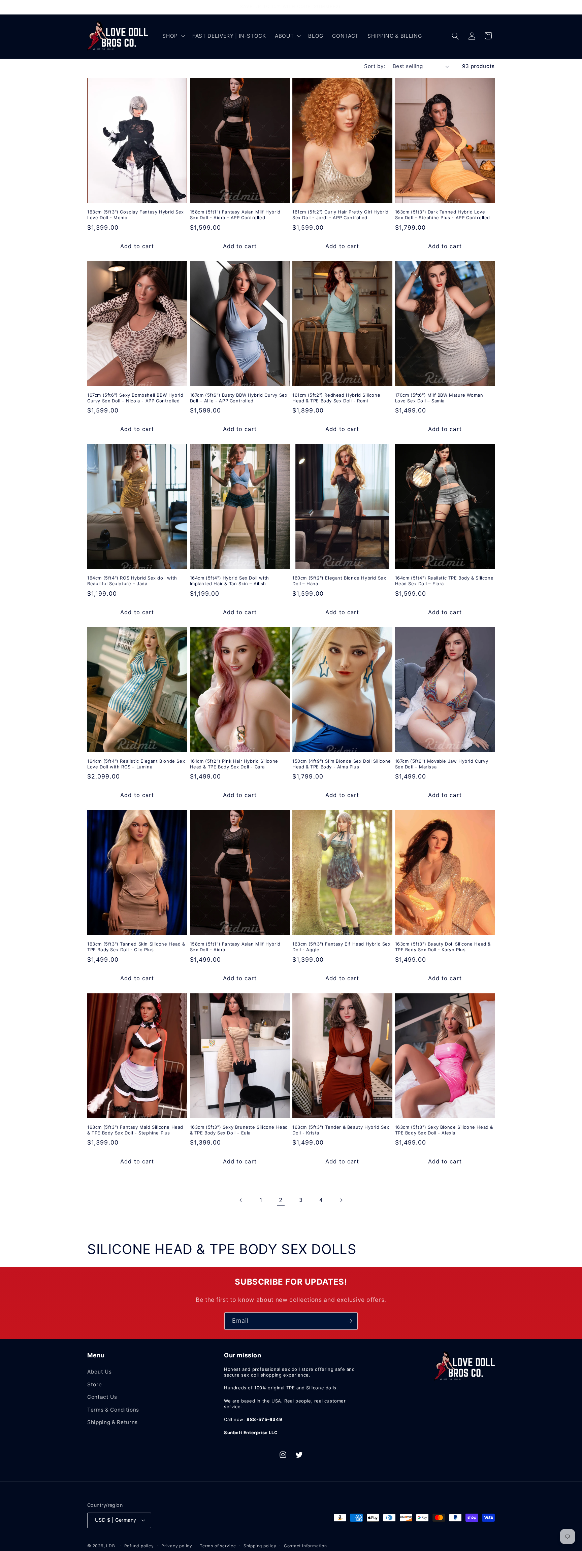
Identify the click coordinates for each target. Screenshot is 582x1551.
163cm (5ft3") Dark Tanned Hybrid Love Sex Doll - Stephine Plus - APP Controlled (442, 214)
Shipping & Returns (112, 1422)
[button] (173, 36)
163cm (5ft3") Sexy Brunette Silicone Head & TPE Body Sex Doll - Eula (239, 1129)
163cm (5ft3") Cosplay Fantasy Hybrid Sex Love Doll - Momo (135, 214)
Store (94, 1384)
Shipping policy (260, 1545)
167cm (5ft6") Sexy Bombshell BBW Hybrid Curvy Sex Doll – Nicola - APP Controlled (135, 397)
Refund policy (139, 1545)
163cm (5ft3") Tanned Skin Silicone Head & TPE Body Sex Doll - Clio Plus (136, 946)
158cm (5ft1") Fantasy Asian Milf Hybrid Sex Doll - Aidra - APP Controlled (235, 214)
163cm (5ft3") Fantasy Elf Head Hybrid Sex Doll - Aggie (341, 946)
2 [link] (281, 1199)
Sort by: (374, 66)
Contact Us (102, 1397)
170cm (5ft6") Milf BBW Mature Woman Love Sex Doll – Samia (439, 397)
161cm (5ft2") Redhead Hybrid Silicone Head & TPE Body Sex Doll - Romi (336, 397)
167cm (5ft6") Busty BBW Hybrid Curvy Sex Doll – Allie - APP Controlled (239, 397)
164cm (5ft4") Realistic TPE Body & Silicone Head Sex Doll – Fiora (444, 580)
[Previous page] (241, 1200)
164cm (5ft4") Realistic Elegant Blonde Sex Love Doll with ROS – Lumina (136, 763)
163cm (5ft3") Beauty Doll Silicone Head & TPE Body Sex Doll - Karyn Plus (443, 946)
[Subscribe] (349, 1321)
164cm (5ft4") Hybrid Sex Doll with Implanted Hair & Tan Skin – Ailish (229, 580)
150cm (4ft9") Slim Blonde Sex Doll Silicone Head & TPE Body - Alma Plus (341, 763)
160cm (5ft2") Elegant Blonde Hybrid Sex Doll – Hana (339, 580)
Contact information (305, 1545)
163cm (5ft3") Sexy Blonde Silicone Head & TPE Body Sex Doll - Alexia (444, 1129)
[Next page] (341, 1200)
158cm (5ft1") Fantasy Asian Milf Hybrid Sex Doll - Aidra (235, 946)
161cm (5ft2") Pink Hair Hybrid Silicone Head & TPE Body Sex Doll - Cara (234, 763)
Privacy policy (176, 1545)
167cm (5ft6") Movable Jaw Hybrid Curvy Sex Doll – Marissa (441, 763)
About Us (99, 1371)
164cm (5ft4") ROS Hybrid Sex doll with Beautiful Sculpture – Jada (132, 580)
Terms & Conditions (113, 1410)
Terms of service (218, 1545)
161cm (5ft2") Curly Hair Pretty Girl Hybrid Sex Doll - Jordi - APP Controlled (340, 214)
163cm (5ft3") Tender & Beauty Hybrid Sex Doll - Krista (340, 1129)
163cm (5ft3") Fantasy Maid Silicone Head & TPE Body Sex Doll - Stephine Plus (135, 1129)
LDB (110, 1545)
